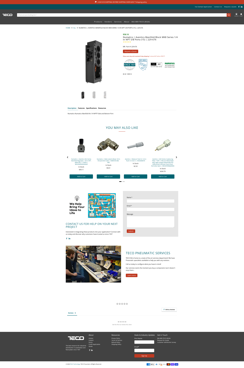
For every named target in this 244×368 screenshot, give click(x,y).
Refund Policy (116, 342)
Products (98, 22)
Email (129, 206)
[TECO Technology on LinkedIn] (242, 7)
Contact (91, 340)
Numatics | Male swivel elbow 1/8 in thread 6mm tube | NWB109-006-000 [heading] (108, 160)
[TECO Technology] (7, 15)
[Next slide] (176, 157)
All (74, 28)
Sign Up (144, 356)
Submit (131, 231)
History (91, 338)
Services (118, 22)
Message (130, 214)
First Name (138, 338)
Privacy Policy (116, 338)
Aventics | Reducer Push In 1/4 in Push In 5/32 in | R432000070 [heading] (135, 160)
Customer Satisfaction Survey (166, 342)
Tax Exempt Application (203, 7)
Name (129, 197)
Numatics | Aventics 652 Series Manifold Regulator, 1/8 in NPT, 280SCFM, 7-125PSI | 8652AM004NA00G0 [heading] (81, 161)
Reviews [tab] (70, 313)
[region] (122, 157)
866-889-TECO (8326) (141, 22)
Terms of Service (117, 340)
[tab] (120, 181)
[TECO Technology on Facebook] (239, 7)
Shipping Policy (116, 344)
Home (68, 28)
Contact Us (218, 7)
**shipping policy (140, 2)
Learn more (131, 275)
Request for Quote (163, 340)
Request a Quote (230, 7)
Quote (91, 346)
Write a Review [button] (170, 309)
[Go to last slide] (68, 157)
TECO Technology (75, 364)
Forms (91, 342)
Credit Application (94, 344)
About (126, 22)
